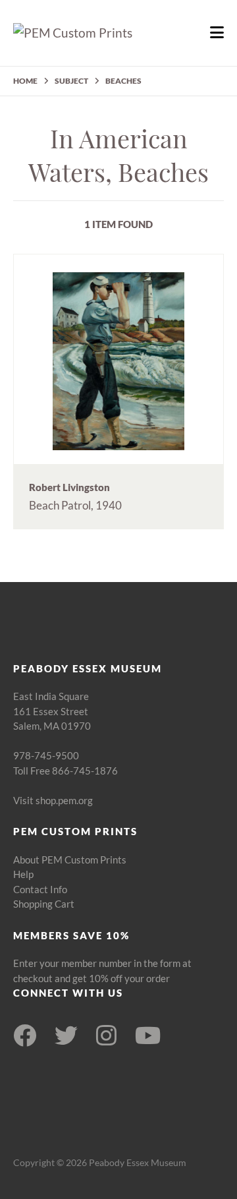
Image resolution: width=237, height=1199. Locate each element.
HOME (25, 81)
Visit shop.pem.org (53, 800)
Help (23, 874)
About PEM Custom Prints (69, 859)
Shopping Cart (43, 904)
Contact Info (40, 889)
